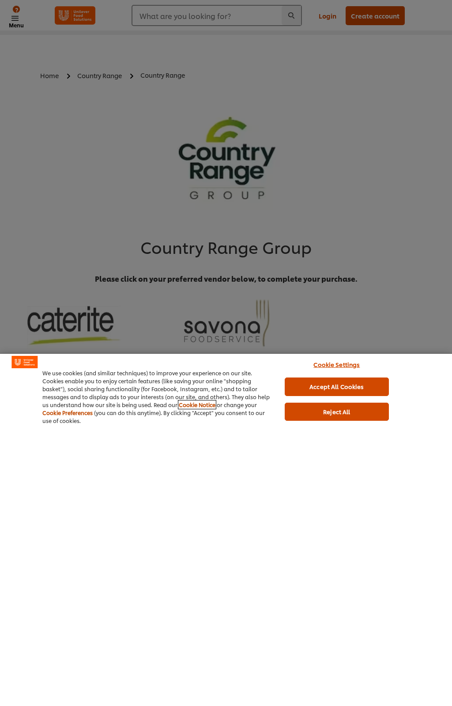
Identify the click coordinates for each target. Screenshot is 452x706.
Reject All (336, 411)
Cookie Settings (336, 364)
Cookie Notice (197, 404)
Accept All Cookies (336, 386)
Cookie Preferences (67, 412)
